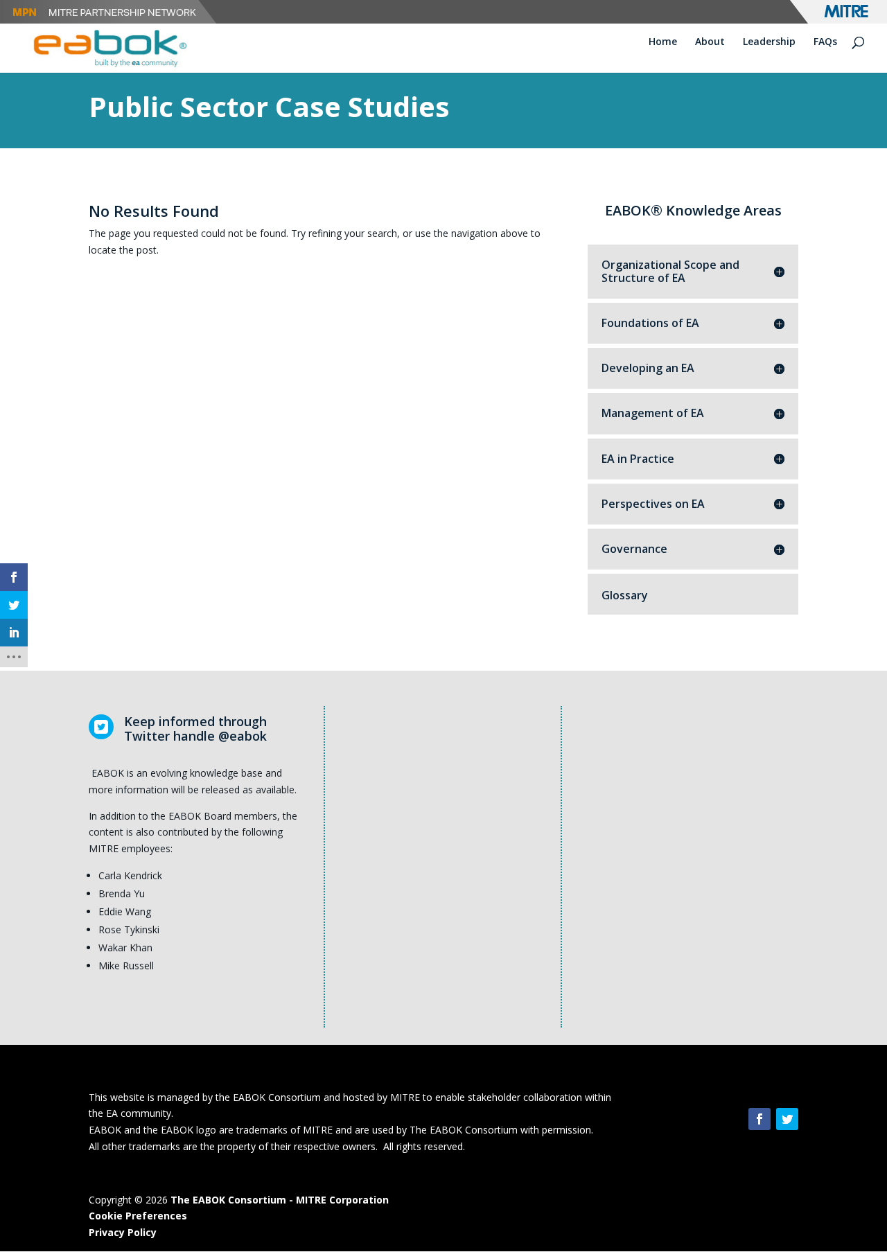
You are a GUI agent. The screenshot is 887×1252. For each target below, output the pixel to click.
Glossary (624, 595)
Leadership (769, 42)
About (710, 42)
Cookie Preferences (138, 1215)
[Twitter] (787, 1119)
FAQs (825, 42)
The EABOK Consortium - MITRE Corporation (279, 1199)
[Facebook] (759, 1119)
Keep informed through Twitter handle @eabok (195, 729)
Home (663, 42)
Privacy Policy (123, 1232)
